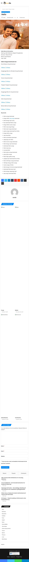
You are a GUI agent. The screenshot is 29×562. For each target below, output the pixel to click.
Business (4, 511)
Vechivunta (18, 417)
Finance (3, 534)
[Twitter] (5, 180)
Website (3, 456)
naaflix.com (17, 551)
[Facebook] (2, 180)
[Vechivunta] (21, 365)
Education (4, 513)
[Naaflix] (7, 3)
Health (3, 520)
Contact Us (13, 556)
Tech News (4, 526)
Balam (16, 310)
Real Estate (4, 539)
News (3, 522)
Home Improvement (6, 528)
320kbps (8, 67)
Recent (4, 473)
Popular (13, 473)
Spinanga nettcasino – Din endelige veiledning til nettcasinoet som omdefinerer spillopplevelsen (13, 488)
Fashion (3, 515)
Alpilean (2, 544)
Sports (3, 532)
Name (2, 446)
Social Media (4, 524)
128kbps (3, 67)
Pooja (2, 310)
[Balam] (21, 258)
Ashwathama (4, 417)
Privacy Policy (19, 556)
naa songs (12, 118)
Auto (3, 509)
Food (3, 517)
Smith (4, 17)
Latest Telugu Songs (10, 9)
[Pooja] (7, 258)
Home (3, 9)
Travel (3, 530)
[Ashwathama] (7, 365)
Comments (23, 473)
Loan (3, 536)
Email (2, 451)
